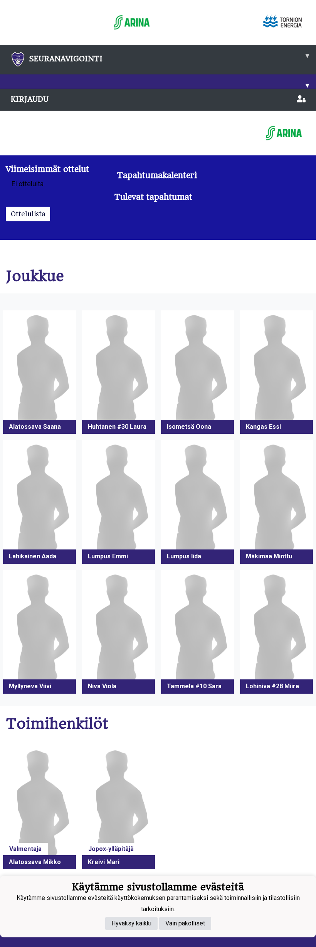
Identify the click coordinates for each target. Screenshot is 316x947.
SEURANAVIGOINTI (169, 57)
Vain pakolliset (185, 923)
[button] (39, 372)
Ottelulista (28, 214)
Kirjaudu (29, 99)
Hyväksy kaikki (131, 923)
